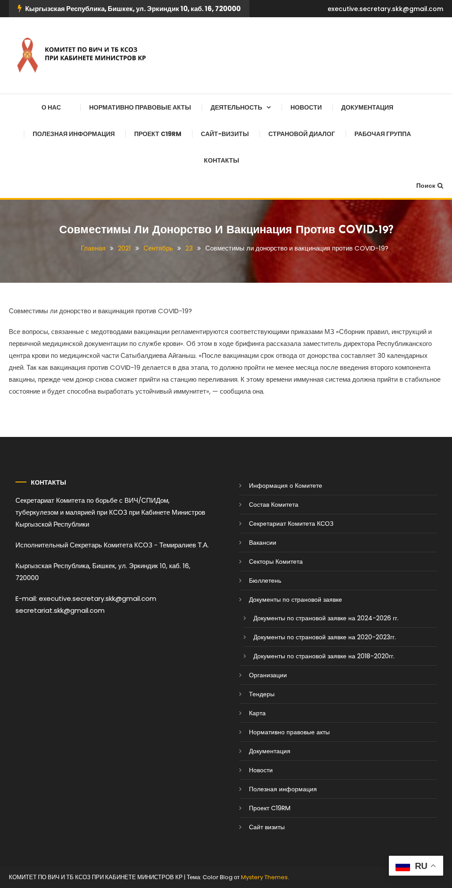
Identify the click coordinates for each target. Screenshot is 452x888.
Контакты (221, 160)
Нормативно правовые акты (140, 107)
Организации (268, 675)
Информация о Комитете (285, 485)
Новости (306, 107)
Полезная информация (74, 133)
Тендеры (262, 694)
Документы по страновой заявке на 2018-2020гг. (324, 656)
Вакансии (262, 542)
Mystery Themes (264, 877)
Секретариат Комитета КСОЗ (291, 523)
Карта (257, 713)
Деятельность (236, 107)
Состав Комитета (273, 504)
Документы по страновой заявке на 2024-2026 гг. (326, 618)
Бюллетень (265, 580)
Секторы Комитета (276, 561)
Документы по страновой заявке (295, 599)
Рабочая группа (382, 133)
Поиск (425, 185)
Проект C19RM (157, 133)
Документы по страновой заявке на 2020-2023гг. (324, 637)
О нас (51, 107)
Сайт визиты (267, 827)
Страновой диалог (301, 133)
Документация (367, 107)
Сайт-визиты (225, 133)
